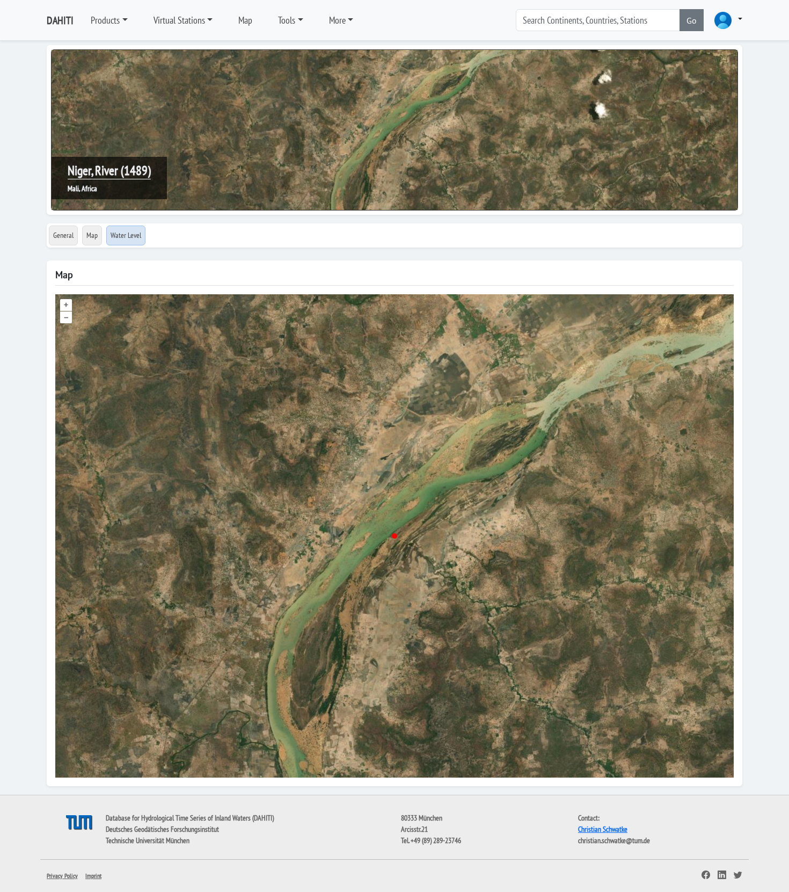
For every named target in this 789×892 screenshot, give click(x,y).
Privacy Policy (62, 876)
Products (105, 20)
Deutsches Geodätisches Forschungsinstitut (162, 829)
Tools (286, 20)
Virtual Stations (179, 20)
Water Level (126, 235)
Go (691, 20)
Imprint (93, 876)
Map (245, 20)
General (63, 235)
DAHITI (60, 20)
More (337, 20)
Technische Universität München (147, 840)
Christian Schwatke (602, 829)
